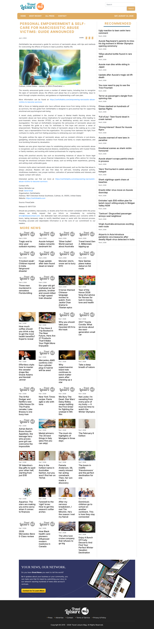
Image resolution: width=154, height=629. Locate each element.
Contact (70, 618)
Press (50, 618)
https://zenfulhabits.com (35, 198)
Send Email (28, 191)
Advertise (59, 618)
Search (131, 8)
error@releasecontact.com (29, 216)
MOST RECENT (35, 16)
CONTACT (62, 16)
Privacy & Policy (99, 618)
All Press (49, 16)
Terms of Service (83, 618)
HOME (23, 16)
